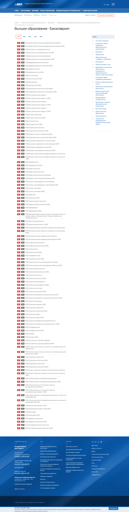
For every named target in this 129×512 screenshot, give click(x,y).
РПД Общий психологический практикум (38, 175)
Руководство (100, 62)
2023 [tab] (35, 36)
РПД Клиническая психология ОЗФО (36, 131)
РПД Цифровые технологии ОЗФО (36, 421)
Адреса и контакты (90, 15)
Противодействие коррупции (48, 457)
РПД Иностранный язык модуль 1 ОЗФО (38, 98)
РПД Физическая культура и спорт (36, 405)
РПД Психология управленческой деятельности (40, 321)
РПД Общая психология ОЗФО (34, 172)
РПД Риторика (29, 334)
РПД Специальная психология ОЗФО (36, 367)
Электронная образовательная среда (76, 455)
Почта (93, 463)
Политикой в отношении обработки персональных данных (35, 511)
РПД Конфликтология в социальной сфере (38, 134)
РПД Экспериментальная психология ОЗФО (39, 428)
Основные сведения (102, 41)
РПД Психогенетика (31, 249)
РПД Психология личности (33, 275)
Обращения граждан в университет (49, 485)
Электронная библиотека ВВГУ (74, 449)
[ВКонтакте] (93, 442)
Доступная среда (101, 109)
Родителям (44, 15)
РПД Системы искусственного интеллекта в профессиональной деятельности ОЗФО (45, 353)
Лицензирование (101, 116)
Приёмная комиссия (20, 441)
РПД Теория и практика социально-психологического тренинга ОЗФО (45, 374)
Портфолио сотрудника (46, 476)
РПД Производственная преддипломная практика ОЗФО (43, 239)
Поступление (25, 10)
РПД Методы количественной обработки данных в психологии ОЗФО (45, 158)
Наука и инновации (47, 10)
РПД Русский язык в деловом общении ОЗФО (39, 343)
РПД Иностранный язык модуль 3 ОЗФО (38, 111)
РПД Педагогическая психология (35, 201)
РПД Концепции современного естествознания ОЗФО (42, 144)
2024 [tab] (30, 36)
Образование (51, 22)
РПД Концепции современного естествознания (40, 140)
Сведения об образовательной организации (33, 22)
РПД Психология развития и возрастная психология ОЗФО (43, 298)
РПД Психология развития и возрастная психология (41, 294)
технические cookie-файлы (37, 509)
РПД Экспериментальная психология (37, 425)
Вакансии (42, 479)
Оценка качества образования (48, 451)
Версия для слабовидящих (106, 15)
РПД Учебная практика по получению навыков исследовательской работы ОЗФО (40, 391)
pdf (18, 42)
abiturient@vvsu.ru (19, 467)
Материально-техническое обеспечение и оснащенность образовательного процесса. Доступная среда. (104, 71)
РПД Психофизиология (32, 327)
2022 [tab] (41, 36)
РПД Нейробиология (31, 162)
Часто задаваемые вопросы (47, 488)
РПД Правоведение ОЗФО (33, 211)
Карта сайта (95, 445)
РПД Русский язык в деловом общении (37, 340)
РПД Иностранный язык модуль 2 (36, 101)
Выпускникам (52, 15)
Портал (93, 451)
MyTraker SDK (69, 509)
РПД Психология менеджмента (35, 281)
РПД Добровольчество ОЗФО (34, 72)
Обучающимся (28, 15)
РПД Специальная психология (34, 363)
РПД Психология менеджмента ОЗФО (37, 285)
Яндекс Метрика (57, 509)
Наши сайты (95, 471)
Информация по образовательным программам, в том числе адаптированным (78, 22)
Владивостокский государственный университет (38, 3)
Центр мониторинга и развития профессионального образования (75, 463)
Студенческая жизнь (89, 10)
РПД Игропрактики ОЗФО (33, 85)
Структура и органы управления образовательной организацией (102, 46)
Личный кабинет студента (73, 452)
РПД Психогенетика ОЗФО (33, 252)
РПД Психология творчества (34, 307)
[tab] (103, 37)
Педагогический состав (103, 64)
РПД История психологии (33, 114)
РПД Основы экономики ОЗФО (35, 191)
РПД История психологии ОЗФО (35, 118)
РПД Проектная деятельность (34, 221)
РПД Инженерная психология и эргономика (39, 88)
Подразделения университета (48, 473)
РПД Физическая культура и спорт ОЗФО (38, 408)
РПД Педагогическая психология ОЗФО (37, 204)
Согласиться (113, 508)
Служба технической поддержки (23, 484)
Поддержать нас (96, 474)
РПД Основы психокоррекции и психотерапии (39, 181)
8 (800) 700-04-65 (21, 456)
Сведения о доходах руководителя (49, 454)
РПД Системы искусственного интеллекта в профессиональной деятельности (45, 347)
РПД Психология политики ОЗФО (35, 291)
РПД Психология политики (33, 288)
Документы (99, 52)
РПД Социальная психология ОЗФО (36, 360)
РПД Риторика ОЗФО (31, 337)
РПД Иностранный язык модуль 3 (36, 108)
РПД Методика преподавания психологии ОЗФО (40, 150)
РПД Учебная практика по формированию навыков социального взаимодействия (45, 396)
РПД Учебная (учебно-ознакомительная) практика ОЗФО (43, 381)
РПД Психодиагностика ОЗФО (34, 259)
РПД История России (32, 121)
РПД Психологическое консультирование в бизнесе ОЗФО (43, 265)
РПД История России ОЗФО (34, 124)
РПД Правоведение (31, 207)
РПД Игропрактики (31, 82)
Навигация (94, 466)
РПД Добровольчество (32, 69)
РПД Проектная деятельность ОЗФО (36, 224)
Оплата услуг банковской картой (100, 454)
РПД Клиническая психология (34, 127)
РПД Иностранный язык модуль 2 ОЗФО (38, 105)
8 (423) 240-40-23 (21, 464)
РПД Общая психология (32, 168)
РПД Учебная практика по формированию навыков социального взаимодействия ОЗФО (45, 401)
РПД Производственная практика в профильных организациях (45, 227)
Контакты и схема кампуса (47, 482)
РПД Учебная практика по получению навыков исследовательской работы (40, 386)
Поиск (107, 4)
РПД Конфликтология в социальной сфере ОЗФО (40, 137)
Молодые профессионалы (73, 467)
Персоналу (36, 15)
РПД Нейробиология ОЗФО (33, 165)
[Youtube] (101, 442)
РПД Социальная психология (34, 357)
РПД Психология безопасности (35, 268)
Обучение (35, 10)
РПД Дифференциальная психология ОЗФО (39, 66)
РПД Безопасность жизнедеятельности (37, 49)
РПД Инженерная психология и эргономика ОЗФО (41, 92)
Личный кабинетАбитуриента (20, 447)
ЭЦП (23, 42)
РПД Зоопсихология (31, 75)
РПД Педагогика (30, 194)
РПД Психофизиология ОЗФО (34, 330)
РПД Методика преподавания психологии (38, 147)
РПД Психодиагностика (32, 255)
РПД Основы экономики (33, 188)
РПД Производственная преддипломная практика (41, 236)
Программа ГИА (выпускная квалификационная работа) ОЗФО (44, 46)
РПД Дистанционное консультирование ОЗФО (39, 59)
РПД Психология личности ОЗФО (35, 278)
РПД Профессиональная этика (34, 242)
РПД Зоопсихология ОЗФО (33, 79)
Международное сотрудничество (68, 10)
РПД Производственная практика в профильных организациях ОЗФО (45, 232)
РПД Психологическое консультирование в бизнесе (41, 262)
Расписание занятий (71, 446)
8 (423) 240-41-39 (21, 473)
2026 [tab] (18, 36)
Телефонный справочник (98, 468)
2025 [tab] (24, 36)
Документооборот (96, 460)
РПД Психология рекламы (33, 301)
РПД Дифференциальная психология (37, 62)
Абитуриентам (18, 15)
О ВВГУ (16, 10)
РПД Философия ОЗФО (32, 415)
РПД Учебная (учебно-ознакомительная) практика (41, 378)
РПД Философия (30, 412)
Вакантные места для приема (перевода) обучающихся (102, 93)
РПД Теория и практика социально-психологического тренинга (45, 370)
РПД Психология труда (32, 314)
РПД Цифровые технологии (34, 418)
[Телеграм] (98, 442)
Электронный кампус (97, 457)
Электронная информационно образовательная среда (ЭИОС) (103, 121)
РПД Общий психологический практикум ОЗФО (40, 178)
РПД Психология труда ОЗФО (34, 317)
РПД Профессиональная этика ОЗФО (36, 246)
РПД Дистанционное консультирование (37, 56)
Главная (16, 22)
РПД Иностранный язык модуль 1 (36, 95)
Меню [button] (95, 37)
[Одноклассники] (95, 442)
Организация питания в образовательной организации (103, 104)
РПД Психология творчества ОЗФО (36, 311)
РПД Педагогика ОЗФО (32, 198)
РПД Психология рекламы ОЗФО (35, 304)
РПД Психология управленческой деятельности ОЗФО (42, 324)
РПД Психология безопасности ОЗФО (37, 272)
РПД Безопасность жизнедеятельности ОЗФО (39, 52)
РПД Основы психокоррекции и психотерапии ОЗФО (41, 185)
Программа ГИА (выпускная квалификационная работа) (43, 43)
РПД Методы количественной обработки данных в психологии (45, 153)
